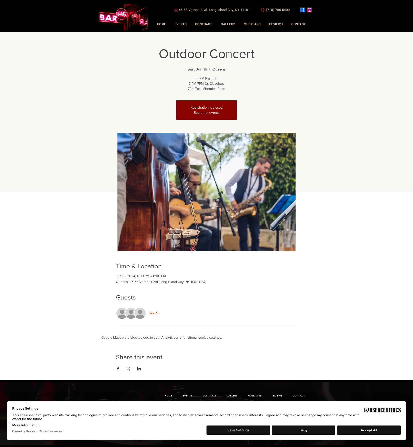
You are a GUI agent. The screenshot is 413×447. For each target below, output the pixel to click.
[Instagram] (309, 10)
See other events (206, 112)
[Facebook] (302, 10)
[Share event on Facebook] (118, 368)
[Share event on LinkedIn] (139, 368)
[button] (180, 24)
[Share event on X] (128, 368)
